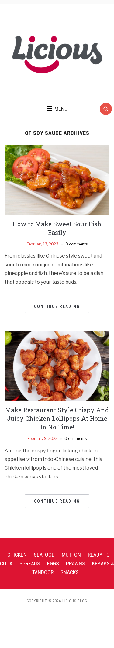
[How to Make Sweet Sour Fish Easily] (57, 180)
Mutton (71, 555)
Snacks (69, 572)
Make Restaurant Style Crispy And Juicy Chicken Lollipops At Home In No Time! (57, 418)
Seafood (44, 555)
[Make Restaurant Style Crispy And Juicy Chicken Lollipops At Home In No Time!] (57, 366)
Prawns (75, 563)
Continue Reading (57, 306)
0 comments (76, 244)
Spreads (29, 563)
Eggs (53, 563)
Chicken (17, 555)
